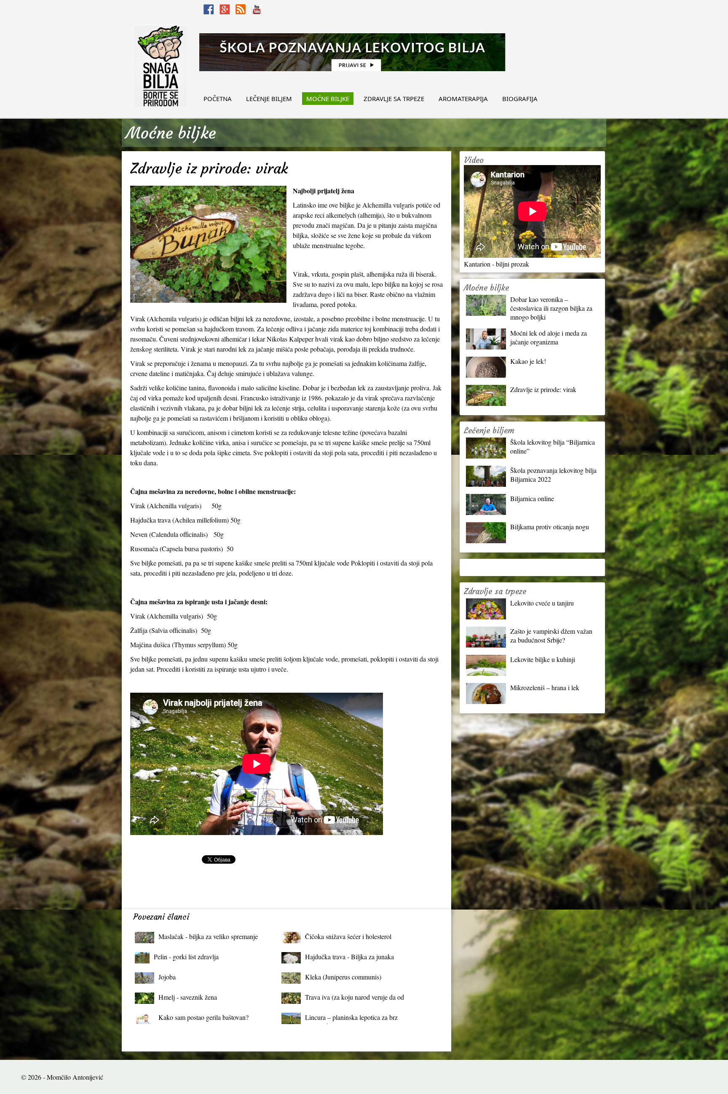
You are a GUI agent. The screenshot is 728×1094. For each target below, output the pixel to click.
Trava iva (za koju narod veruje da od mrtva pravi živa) (354, 999)
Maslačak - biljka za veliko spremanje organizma (208, 938)
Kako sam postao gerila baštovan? (203, 1017)
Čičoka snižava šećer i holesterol (348, 936)
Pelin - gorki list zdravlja (186, 956)
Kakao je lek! (528, 361)
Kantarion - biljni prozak (496, 263)
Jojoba (167, 976)
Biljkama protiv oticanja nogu (549, 526)
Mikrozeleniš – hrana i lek (544, 687)
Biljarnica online (532, 498)
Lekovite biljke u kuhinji (542, 659)
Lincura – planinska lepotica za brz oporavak (351, 1019)
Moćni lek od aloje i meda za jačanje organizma (548, 337)
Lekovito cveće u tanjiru (542, 602)
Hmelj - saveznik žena (187, 997)
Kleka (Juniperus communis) (343, 976)
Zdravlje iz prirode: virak (543, 389)
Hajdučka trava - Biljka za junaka (349, 956)
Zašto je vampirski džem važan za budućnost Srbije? (551, 635)
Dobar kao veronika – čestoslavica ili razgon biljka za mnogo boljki (551, 308)
